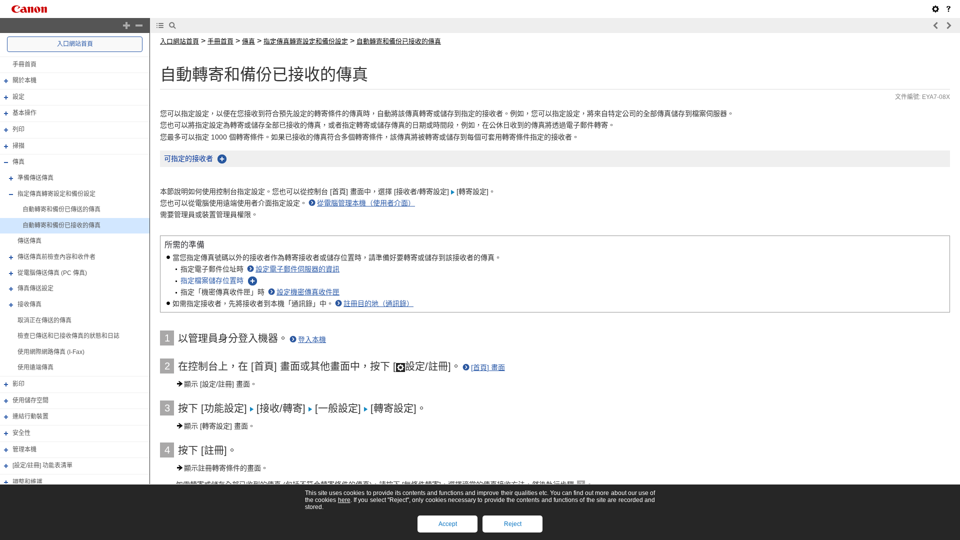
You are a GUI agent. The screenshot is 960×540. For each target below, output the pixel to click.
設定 (18, 97)
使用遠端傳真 (36, 368)
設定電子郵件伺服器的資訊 (298, 269)
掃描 (18, 146)
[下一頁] (948, 25)
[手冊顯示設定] (935, 9)
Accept (447, 524)
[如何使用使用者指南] (948, 9)
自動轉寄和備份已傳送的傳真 (61, 209)
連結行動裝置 (30, 416)
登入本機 (312, 340)
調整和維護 (27, 482)
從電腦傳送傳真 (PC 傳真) (52, 273)
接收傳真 (30, 304)
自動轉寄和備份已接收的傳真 (61, 225)
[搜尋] (172, 25)
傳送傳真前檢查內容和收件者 (57, 257)
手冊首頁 (24, 64)
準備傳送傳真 (36, 178)
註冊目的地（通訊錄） (379, 304)
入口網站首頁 (75, 44)
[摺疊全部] (139, 25)
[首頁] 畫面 (488, 368)
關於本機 (24, 80)
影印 (18, 384)
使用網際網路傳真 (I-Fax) (51, 352)
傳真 (18, 162)
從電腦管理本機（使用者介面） (366, 203)
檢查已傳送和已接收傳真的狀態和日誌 (69, 336)
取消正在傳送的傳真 (45, 320)
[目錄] (160, 25)
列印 (18, 129)
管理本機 (24, 449)
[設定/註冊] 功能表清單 (42, 465)
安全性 (21, 433)
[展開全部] (126, 25)
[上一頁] (936, 25)
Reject (513, 524)
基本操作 (24, 113)
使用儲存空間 (30, 400)
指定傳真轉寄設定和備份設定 (57, 194)
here (344, 500)
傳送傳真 (30, 241)
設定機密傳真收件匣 (308, 292)
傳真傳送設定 (36, 288)
